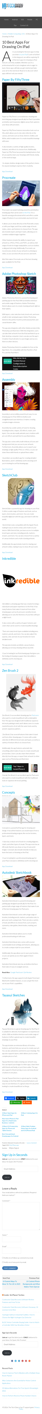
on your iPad (23, 54)
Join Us (6, 1177)
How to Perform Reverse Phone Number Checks (19, 1396)
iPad (10, 1145)
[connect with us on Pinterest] (26, 1362)
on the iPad (26, 213)
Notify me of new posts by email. (15, 1262)
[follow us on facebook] (12, 1362)
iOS (23, 34)
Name (5, 1235)
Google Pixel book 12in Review (21, 972)
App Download (7, 171)
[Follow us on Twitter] (15, 1362)
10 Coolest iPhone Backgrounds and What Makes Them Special (31, 1284)
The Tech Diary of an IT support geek (21, 6)
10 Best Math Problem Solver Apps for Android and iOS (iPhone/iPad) (28, 1128)
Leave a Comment (32, 1143)
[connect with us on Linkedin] (19, 1362)
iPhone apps (15, 1145)
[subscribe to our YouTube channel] (22, 1362)
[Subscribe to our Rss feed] (29, 1362)
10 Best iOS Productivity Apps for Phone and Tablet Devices (10, 1128)
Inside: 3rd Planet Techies (14, 1295)
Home (4, 34)
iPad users (35, 715)
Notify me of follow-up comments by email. (18, 1258)
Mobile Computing (14, 34)
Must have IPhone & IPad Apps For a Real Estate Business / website (10, 1121)
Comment (6, 1201)
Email (4, 1246)
